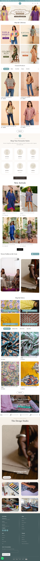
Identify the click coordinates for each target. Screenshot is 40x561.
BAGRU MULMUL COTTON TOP (6, 97)
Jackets (23, 526)
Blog (3, 539)
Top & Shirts (24, 522)
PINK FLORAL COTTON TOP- (25, 126)
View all (20, 249)
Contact (3, 537)
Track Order (4, 541)
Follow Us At (36, 253)
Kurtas (23, 524)
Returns (23, 537)
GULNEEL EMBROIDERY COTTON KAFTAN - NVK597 (10, 213)
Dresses (22, 68)
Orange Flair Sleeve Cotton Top (25, 97)
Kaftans (12, 68)
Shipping (23, 535)
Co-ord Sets (17, 68)
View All (20, 131)
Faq (2, 543)
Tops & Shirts (6, 68)
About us (3, 535)
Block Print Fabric (7, 328)
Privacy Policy (24, 541)
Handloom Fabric (15, 328)
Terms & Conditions (25, 543)
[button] (2, 3)
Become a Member (6, 554)
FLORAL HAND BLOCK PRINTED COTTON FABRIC (29, 386)
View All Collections (20, 177)
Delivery (23, 539)
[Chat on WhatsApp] (2, 558)
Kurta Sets (27, 68)
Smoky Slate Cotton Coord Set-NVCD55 (26, 244)
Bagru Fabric (29, 328)
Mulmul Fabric (22, 328)
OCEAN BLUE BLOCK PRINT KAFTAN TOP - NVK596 (27, 213)
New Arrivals (24, 518)
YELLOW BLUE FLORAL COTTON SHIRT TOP (8, 126)
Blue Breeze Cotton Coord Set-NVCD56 (9, 244)
